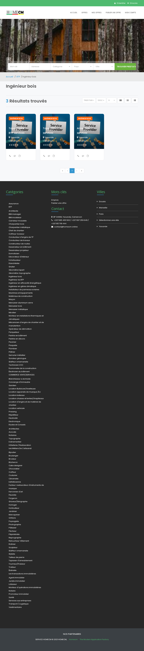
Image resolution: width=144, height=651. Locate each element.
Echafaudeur (15, 260)
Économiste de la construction (22, 368)
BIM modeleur (15, 217)
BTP (18, 76)
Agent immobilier (16, 577)
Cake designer (15, 465)
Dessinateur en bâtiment (20, 247)
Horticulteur (14, 508)
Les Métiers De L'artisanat (20, 448)
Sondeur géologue (17, 358)
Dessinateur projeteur (19, 250)
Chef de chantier (16, 230)
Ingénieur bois (15, 276)
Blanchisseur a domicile (20, 379)
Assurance (14, 203)
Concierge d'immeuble (19, 382)
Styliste (12, 554)
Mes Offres (97, 12)
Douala (102, 201)
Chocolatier (14, 468)
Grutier (12, 266)
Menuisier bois (15, 306)
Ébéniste (12, 570)
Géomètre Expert (16, 270)
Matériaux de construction (20, 296)
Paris (101, 214)
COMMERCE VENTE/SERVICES (21, 374)
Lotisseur (13, 584)
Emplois (54, 200)
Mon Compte (130, 12)
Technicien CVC (16, 365)
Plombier (13, 348)
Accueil (73, 12)
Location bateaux (16, 395)
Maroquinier (14, 514)
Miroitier (12, 312)
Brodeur (12, 459)
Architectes (14, 428)
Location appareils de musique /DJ (25, 392)
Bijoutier (12, 452)
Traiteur (12, 567)
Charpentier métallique (19, 227)
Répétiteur (13, 415)
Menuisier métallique (18, 309)
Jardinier (13, 511)
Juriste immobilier (17, 581)
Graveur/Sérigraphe (18, 501)
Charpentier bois (16, 224)
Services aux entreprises (20, 600)
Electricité (13, 418)
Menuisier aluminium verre (21, 302)
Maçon (12, 299)
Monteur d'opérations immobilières (25, 587)
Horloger (13, 505)
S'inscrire (133, 3)
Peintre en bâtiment (18, 335)
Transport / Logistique (19, 603)
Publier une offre (58, 203)
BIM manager (15, 214)
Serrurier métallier (17, 355)
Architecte (13, 211)
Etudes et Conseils (17, 424)
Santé (11, 597)
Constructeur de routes (19, 243)
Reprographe (15, 537)
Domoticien (14, 253)
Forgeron (13, 498)
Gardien (12, 385)
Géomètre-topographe (20, 273)
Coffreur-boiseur (16, 234)
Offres (84, 12)
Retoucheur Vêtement (19, 541)
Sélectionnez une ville (109, 220)
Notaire (12, 590)
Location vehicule (17, 408)
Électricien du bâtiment (19, 371)
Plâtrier (12, 352)
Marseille (103, 207)
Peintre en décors (17, 338)
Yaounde (103, 226)
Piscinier (12, 342)
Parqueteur (14, 332)
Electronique (14, 421)
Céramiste (13, 478)
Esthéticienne (15, 482)
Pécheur (12, 531)
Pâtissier (12, 527)
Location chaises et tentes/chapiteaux (26, 398)
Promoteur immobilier (19, 594)
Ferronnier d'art (16, 491)
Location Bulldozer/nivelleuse (22, 388)
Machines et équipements (21, 293)
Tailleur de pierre (16, 557)
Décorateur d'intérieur (19, 256)
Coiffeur (12, 472)
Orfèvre (12, 518)
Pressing (13, 411)
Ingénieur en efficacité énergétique (25, 283)
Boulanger (13, 455)
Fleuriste (12, 495)
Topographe (14, 438)
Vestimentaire (15, 607)
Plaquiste (13, 345)
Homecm (73, 639)
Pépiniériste (14, 534)
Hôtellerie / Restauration (20, 445)
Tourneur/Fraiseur (17, 564)
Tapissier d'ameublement (20, 560)
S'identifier (120, 3)
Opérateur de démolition (20, 329)
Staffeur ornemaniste (18, 361)
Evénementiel (15, 441)
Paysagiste (14, 521)
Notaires (12, 435)
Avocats (12, 432)
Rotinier (12, 544)
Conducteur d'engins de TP (21, 237)
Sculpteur (13, 547)
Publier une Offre (113, 12)
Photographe (15, 524)
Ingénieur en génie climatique (22, 286)
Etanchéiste (14, 263)
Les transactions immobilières (22, 573)
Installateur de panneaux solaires (24, 289)
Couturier (13, 475)
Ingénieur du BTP (16, 279)
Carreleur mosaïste (18, 220)
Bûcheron (13, 462)
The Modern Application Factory (94, 639)
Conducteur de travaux (19, 240)
